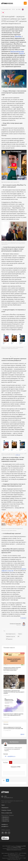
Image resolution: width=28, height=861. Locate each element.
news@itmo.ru (11, 756)
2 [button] (13, 356)
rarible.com (17, 454)
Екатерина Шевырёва (15, 623)
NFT (18, 636)
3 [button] (15, 356)
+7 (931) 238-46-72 (5, 819)
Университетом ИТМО (21, 846)
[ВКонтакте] (3, 12)
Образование (4, 807)
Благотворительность (10, 633)
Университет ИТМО (15, 766)
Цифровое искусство (10, 636)
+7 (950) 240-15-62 (5, 821)
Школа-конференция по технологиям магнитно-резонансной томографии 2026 (13, 728)
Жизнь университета (6, 813)
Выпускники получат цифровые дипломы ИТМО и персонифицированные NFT (13, 714)
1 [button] (10, 356)
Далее (22, 734)
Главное (20, 633)
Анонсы (6, 724)
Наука (2, 805)
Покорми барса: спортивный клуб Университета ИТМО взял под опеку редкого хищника (14, 692)
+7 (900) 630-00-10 (5, 817)
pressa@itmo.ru (4, 826)
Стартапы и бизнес (6, 810)
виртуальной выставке (17, 51)
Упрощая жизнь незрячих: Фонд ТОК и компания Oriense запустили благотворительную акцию (12, 669)
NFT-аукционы (9, 639)
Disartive (21, 53)
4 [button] (17, 356)
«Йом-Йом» (18, 36)
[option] (14, 341)
